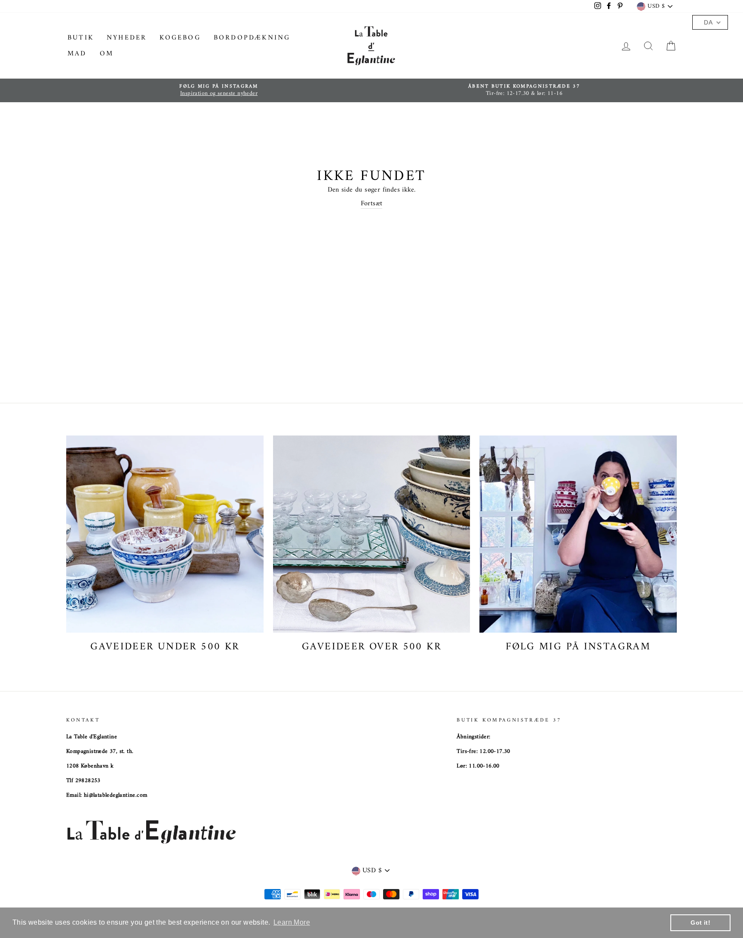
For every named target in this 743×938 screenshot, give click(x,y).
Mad (77, 54)
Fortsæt (372, 204)
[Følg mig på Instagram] (578, 534)
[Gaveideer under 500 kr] (165, 534)
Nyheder (127, 38)
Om (107, 54)
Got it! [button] (700, 922)
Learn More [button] (291, 922)
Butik (81, 38)
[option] (219, 90)
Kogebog (180, 38)
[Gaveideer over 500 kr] (371, 534)
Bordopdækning (252, 38)
